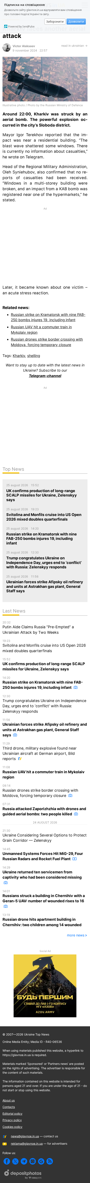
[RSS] (49, 1161)
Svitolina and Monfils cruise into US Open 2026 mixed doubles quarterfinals (44, 646)
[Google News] (41, 1161)
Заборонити (55, 21)
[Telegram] (24, 1161)
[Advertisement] (45, 245)
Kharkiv (19, 355)
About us (9, 1100)
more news (75, 935)
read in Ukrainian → (74, 45)
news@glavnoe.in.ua (25, 1136)
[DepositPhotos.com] (23, 1175)
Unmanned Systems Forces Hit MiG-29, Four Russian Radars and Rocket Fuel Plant (43, 854)
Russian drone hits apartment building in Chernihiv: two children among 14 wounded (42, 920)
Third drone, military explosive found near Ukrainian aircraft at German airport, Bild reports (40, 751)
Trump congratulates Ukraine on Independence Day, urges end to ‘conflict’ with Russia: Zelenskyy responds (44, 704)
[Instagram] (32, 1161)
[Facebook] (7, 1161)
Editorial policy (12, 1113)
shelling (33, 355)
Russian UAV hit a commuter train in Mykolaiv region (44, 772)
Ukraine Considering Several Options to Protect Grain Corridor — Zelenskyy (45, 836)
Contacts (9, 1107)
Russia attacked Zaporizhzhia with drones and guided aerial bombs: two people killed (44, 809)
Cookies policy (12, 1127)
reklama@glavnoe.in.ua (27, 1143)
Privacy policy (12, 1120)
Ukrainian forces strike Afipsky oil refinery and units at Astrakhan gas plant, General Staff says (45, 727)
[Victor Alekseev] (7, 50)
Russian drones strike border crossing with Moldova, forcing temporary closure (40, 791)
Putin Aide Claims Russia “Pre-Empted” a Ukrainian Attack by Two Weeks (38, 628)
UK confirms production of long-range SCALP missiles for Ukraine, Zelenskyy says (44, 664)
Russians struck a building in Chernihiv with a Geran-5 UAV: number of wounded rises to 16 (44, 896)
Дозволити (76, 21)
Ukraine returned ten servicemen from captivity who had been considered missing (42, 873)
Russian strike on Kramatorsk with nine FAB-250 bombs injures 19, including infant (43, 683)
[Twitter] (15, 1161)
